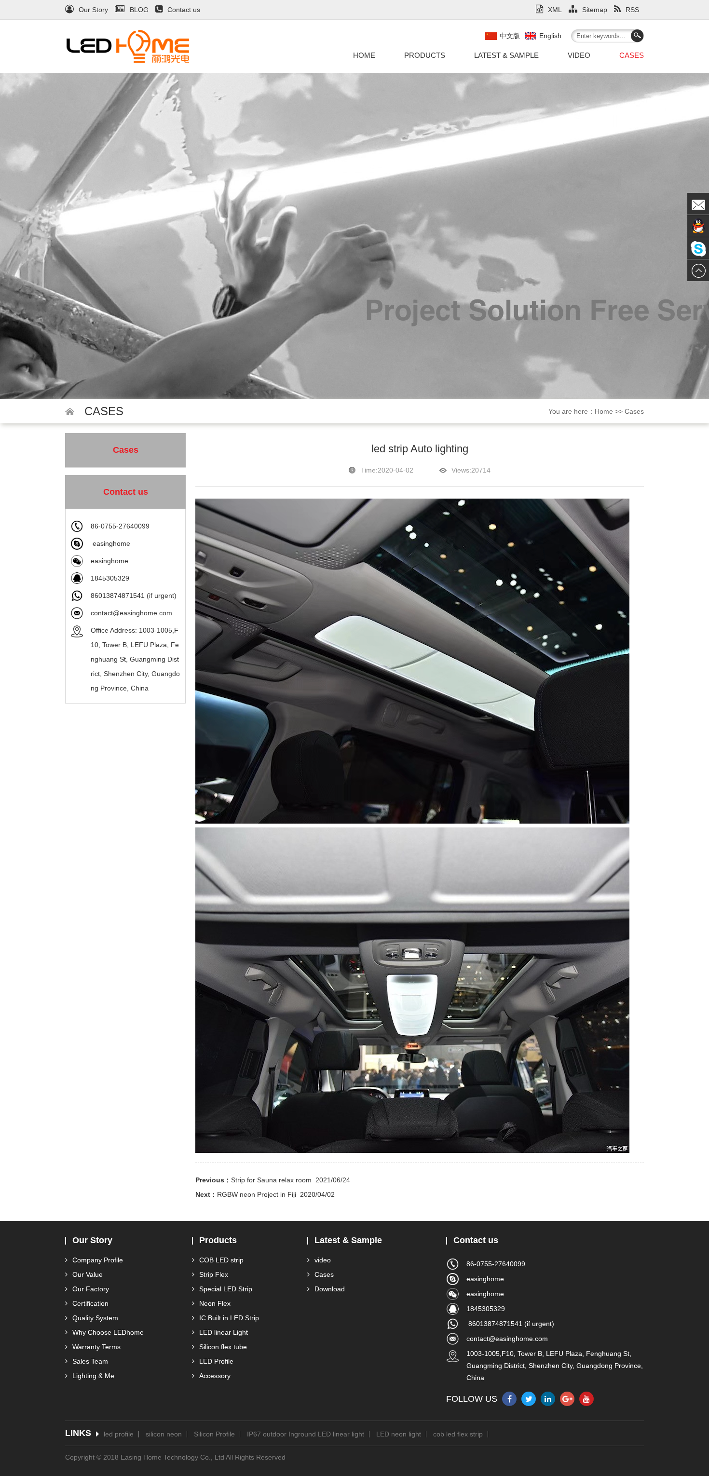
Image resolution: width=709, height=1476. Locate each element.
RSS (632, 10)
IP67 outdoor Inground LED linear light (305, 1434)
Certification (90, 1303)
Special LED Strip (225, 1289)
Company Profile (97, 1260)
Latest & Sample (506, 55)
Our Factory (90, 1289)
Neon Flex (215, 1303)
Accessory (215, 1376)
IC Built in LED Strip (229, 1318)
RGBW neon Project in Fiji (256, 1194)
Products (424, 55)
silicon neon (164, 1434)
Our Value (87, 1274)
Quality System (95, 1318)
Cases (631, 55)
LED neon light (398, 1434)
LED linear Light (223, 1332)
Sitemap (594, 10)
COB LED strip (221, 1260)
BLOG (139, 10)
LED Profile (216, 1361)
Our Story (93, 10)
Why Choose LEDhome (108, 1332)
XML (555, 10)
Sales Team (90, 1361)
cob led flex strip (458, 1434)
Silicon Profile (214, 1434)
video (579, 55)
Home (364, 55)
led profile (119, 1434)
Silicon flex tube (223, 1347)
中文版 (510, 36)
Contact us (183, 10)
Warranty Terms (96, 1347)
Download (329, 1289)
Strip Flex (213, 1274)
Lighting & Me (93, 1376)
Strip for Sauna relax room (271, 1180)
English (550, 36)
